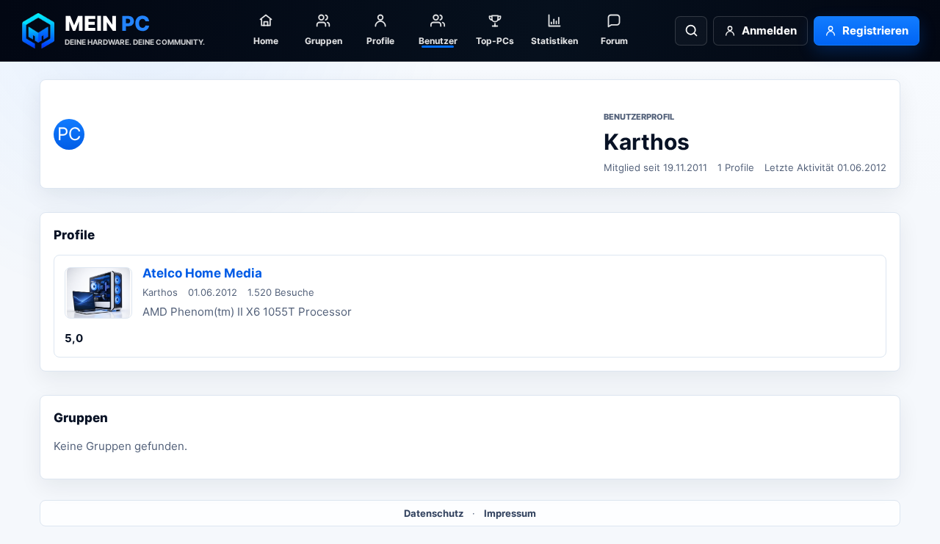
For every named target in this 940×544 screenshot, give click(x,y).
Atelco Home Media (202, 273)
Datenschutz (433, 513)
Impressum (510, 513)
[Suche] (691, 31)
